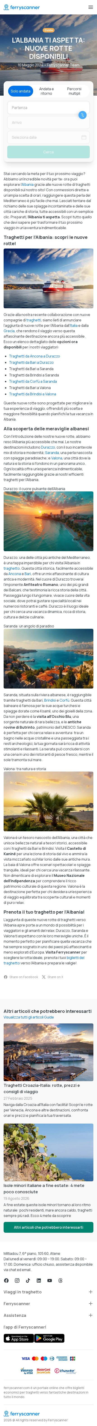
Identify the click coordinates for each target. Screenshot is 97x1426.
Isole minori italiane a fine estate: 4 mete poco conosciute (44, 1188)
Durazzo (48, 447)
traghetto (12, 568)
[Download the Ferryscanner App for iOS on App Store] (19, 1338)
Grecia (9, 330)
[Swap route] (83, 115)
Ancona (14, 573)
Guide (48, 30)
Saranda (52, 452)
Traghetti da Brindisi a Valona (32, 394)
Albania (28, 184)
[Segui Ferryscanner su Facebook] (6, 1280)
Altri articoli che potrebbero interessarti (48, 1227)
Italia (74, 325)
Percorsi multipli (74, 91)
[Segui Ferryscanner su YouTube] (49, 1280)
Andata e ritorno (46, 91)
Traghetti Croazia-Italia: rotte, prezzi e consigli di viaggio (42, 1088)
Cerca (48, 152)
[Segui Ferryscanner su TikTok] (28, 1280)
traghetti (33, 320)
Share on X (55, 977)
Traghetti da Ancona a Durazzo (34, 356)
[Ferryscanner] (22, 7)
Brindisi (50, 700)
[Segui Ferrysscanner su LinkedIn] (39, 1280)
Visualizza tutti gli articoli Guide (29, 1017)
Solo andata (20, 91)
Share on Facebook (23, 977)
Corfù (64, 700)
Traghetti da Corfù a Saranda (33, 381)
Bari (28, 573)
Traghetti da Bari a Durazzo (31, 362)
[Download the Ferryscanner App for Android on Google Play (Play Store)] (49, 1338)
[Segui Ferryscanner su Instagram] (17, 1280)
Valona (56, 458)
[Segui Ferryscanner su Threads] (60, 1280)
